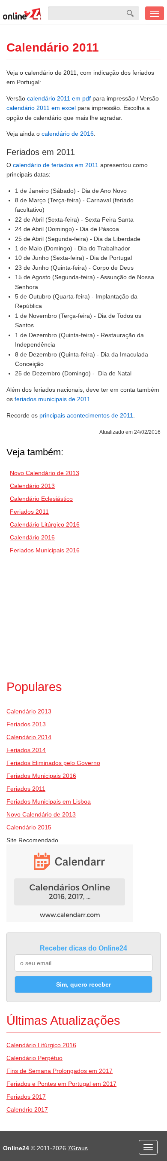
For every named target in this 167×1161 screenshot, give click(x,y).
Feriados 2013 (26, 724)
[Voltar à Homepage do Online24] (22, 13)
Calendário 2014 (28, 737)
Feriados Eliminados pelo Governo (53, 762)
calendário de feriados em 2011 (55, 165)
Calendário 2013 (32, 485)
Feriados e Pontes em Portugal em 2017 (61, 1083)
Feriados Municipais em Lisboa (48, 801)
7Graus (78, 1148)
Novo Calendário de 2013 (44, 472)
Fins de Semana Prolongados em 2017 (59, 1070)
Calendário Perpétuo (34, 1057)
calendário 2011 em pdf (59, 98)
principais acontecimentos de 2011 (86, 415)
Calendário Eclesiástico (41, 498)
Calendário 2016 (32, 537)
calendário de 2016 (68, 133)
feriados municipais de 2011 (52, 399)
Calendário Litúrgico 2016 (45, 524)
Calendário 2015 (28, 827)
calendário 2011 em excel (41, 107)
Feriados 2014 (26, 750)
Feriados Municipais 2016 (45, 550)
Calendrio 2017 (27, 1109)
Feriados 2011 (29, 511)
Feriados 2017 (26, 1096)
